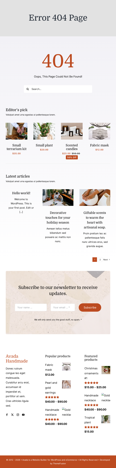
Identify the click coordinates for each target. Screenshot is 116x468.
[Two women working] (58, 190)
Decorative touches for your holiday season (57, 217)
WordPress (56, 460)
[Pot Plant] (44, 124)
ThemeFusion (59, 463)
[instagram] (18, 415)
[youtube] (23, 415)
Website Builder (39, 460)
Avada (25, 460)
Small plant (44, 145)
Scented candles (72, 147)
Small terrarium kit (16, 147)
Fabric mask (99, 145)
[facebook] (7, 415)
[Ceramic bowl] (94, 190)
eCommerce (71, 460)
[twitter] (12, 415)
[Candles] (72, 124)
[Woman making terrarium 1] (16, 124)
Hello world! (21, 193)
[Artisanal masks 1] (99, 124)
